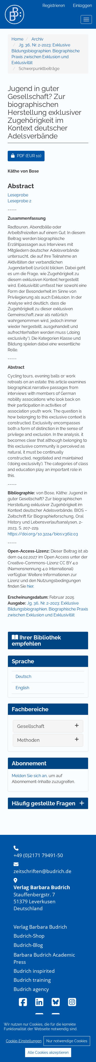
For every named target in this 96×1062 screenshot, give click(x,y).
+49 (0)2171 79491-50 (38, 855)
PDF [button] (31, 155)
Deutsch (23, 676)
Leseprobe (18, 195)
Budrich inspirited (34, 970)
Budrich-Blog (28, 944)
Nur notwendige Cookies (66, 1041)
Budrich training (32, 979)
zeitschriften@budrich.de (42, 871)
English (22, 687)
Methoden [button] (28, 740)
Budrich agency (31, 989)
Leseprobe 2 (19, 200)
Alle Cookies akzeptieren (48, 1052)
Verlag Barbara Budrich (40, 926)
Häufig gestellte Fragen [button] (43, 803)
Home (17, 39)
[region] (48, 1038)
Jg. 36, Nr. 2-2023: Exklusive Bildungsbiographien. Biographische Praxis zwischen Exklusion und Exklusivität (48, 609)
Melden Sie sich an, (30, 775)
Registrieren (53, 5)
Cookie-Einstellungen (23, 1041)
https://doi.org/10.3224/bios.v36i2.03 (43, 534)
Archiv (37, 39)
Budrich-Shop (29, 935)
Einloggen (82, 5)
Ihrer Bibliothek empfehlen (36, 640)
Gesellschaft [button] (30, 726)
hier (30, 586)
